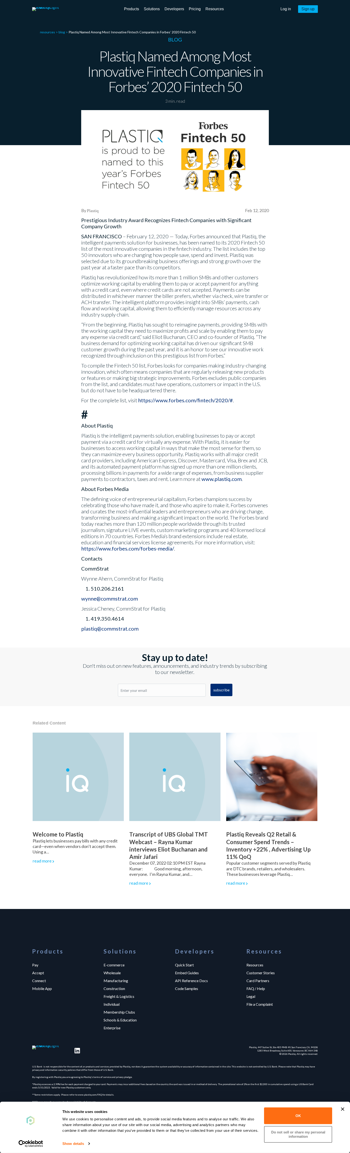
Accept (38, 972)
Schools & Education (120, 1020)
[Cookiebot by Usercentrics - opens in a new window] (31, 1143)
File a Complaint (259, 1004)
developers (174, 9)
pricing (195, 9)
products (131, 9)
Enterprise (112, 1027)
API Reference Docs (191, 980)
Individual (112, 1004)
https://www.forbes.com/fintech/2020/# (185, 400)
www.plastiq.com (221, 479)
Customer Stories (260, 972)
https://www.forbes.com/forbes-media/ (127, 548)
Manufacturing (116, 980)
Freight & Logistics (119, 996)
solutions (152, 9)
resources (214, 9)
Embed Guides (187, 972)
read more (42, 860)
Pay (35, 965)
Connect (39, 980)
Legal (250, 996)
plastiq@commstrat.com (110, 628)
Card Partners (257, 980)
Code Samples (186, 988)
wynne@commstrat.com (109, 598)
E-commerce (114, 965)
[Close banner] (342, 1109)
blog (62, 32)
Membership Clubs (119, 1012)
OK (298, 1116)
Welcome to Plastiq (58, 834)
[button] (286, 9)
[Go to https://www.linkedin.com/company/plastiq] (77, 1050)
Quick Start (184, 965)
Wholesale (112, 972)
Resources (254, 965)
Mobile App (42, 988)
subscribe (221, 690)
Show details (73, 1144)
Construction (114, 988)
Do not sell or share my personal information (298, 1134)
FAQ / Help (255, 988)
